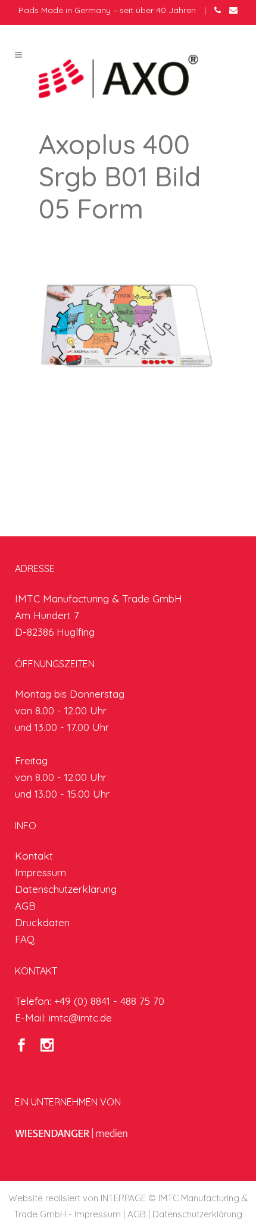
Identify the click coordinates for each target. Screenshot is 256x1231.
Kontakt (34, 855)
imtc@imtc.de (80, 1017)
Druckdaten (42, 922)
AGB (25, 905)
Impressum (40, 872)
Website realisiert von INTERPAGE (77, 1198)
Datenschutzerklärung (66, 889)
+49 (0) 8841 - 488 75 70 (109, 1001)
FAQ (25, 939)
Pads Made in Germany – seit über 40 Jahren (107, 10)
